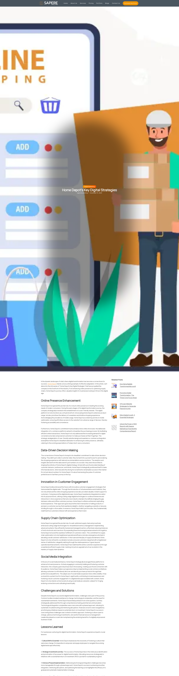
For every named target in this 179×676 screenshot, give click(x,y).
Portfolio (99, 3)
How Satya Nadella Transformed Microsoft (128, 385)
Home (66, 3)
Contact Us (116, 3)
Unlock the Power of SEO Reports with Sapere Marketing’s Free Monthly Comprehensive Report (128, 427)
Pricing (91, 3)
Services (83, 3)
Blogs (107, 3)
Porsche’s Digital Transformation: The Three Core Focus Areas (128, 395)
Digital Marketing (89, 186)
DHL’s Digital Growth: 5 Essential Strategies (127, 416)
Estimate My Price (130, 3)
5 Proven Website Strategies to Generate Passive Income (128, 406)
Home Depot (52, 384)
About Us (74, 3)
